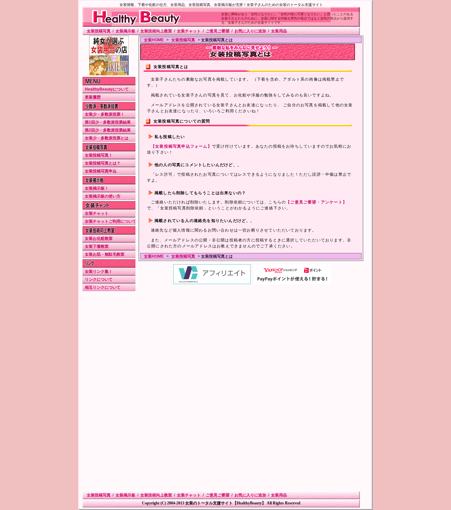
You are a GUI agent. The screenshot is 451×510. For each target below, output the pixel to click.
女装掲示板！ (97, 188)
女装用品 (279, 31)
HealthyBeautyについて (107, 89)
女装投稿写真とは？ (103, 163)
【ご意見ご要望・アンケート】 (316, 202)
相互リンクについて (103, 287)
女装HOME (154, 40)
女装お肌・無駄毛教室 (104, 254)
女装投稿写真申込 (101, 171)
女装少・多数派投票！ (104, 114)
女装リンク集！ (99, 271)
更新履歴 (93, 97)
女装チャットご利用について (110, 221)
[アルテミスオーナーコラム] (109, 74)
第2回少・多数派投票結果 (108, 130)
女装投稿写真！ (99, 155)
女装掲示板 (125, 31)
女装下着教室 (97, 246)
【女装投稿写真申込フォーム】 (181, 146)
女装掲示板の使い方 (103, 196)
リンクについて (99, 279)
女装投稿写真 (99, 31)
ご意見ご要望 (217, 31)
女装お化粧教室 (99, 238)
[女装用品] (109, 54)
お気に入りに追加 (250, 31)
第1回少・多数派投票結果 (108, 122)
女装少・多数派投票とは (106, 138)
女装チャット (189, 31)
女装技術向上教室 (156, 31)
